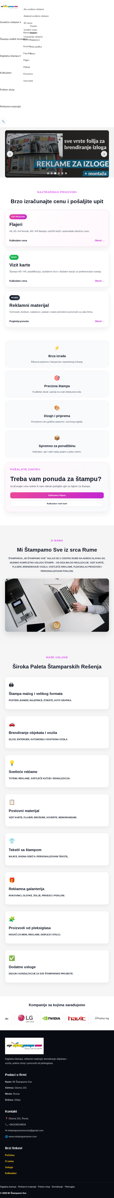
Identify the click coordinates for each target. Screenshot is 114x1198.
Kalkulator (6, 73)
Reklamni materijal (10, 106)
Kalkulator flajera (57, 495)
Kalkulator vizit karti (57, 503)
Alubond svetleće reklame (36, 16)
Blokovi (26, 39)
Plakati (26, 67)
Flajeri (26, 60)
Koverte (27, 46)
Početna (9, 1155)
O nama (9, 1161)
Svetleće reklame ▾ (10, 22)
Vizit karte (28, 81)
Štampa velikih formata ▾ (13, 39)
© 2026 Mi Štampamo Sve (13, 1193)
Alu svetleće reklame (34, 9)
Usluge (9, 1167)
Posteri (33, 26)
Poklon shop (7, 89)
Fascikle (27, 53)
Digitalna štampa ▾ (10, 56)
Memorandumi (30, 32)
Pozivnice (28, 74)
